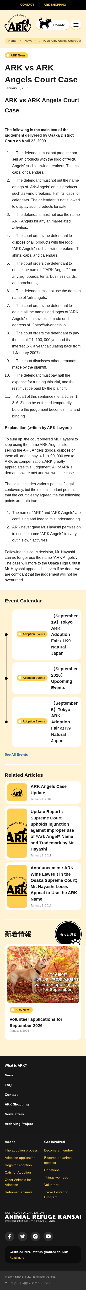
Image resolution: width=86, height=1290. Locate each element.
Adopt (10, 1142)
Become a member (58, 1150)
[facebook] (9, 1236)
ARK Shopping (17, 1104)
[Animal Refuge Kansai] (18, 23)
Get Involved (54, 1142)
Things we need (56, 1177)
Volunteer (51, 1185)
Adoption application (20, 1158)
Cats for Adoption (18, 1172)
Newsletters (14, 1114)
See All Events (16, 754)
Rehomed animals (18, 1192)
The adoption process (21, 1150)
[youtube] (48, 1236)
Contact (11, 1094)
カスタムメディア (39, 1283)
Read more (17, 1257)
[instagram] (35, 1236)
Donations (51, 1170)
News (9, 1075)
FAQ (8, 1085)
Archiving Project (19, 1124)
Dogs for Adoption (18, 1165)
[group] (43, 992)
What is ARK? (16, 1065)
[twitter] (22, 1236)
